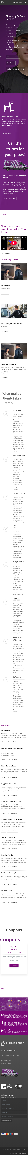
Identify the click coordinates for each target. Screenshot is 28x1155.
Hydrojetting (5, 285)
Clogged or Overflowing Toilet (11, 801)
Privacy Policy (13, 1153)
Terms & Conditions (21, 1153)
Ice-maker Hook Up (7, 891)
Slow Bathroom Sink (8, 837)
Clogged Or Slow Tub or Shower (12, 819)
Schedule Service (12, 57)
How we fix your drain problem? (12, 324)
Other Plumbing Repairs (9, 364)
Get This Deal (14, 965)
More (4, 215)
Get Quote (10, 63)
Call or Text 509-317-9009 (15, 69)
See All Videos (6, 253)
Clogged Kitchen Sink (8, 784)
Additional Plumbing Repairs (10, 873)
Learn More (7, 133)
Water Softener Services (10, 117)
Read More (5, 293)
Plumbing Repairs (7, 855)
